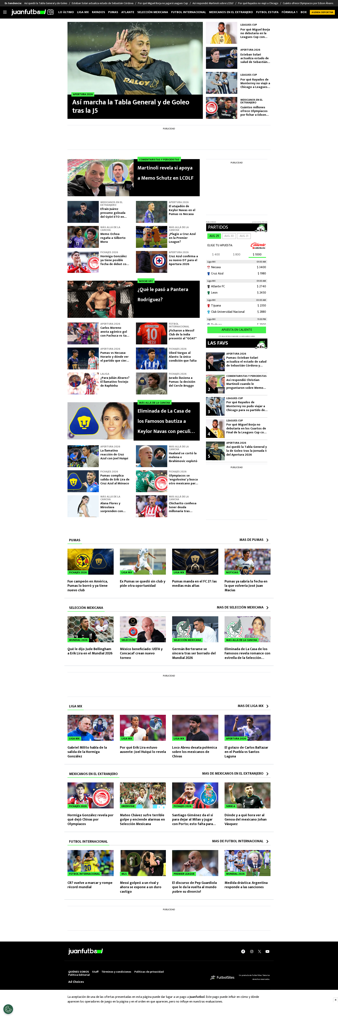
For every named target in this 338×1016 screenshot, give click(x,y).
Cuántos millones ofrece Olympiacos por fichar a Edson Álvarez (254, 111)
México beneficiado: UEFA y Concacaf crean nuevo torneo (141, 653)
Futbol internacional (188, 12)
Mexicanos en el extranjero (231, 12)
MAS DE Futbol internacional (237, 841)
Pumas (113, 12)
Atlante (127, 12)
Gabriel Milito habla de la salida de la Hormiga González (87, 752)
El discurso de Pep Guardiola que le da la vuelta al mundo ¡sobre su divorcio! (194, 887)
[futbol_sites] (222, 977)
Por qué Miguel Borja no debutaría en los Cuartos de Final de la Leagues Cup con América (246, 429)
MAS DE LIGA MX (250, 706)
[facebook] (243, 951)
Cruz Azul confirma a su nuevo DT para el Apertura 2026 (183, 260)
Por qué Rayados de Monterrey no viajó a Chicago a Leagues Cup (255, 83)
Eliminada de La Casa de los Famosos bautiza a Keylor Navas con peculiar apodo (166, 422)
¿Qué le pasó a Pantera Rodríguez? (163, 294)
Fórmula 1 (290, 12)
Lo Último (66, 12)
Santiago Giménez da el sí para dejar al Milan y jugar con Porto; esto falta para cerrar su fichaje (192, 821)
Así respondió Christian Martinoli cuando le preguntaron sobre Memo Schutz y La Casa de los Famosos (244, 384)
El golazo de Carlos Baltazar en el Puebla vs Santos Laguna (246, 752)
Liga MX (83, 12)
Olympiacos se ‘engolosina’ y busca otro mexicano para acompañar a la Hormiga (183, 483)
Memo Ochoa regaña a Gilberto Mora (113, 238)
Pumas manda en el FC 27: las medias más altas (194, 584)
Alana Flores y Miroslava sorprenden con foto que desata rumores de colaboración (112, 513)
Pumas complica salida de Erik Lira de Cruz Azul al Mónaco (114, 479)
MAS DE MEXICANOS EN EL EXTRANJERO (232, 774)
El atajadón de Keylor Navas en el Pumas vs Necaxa (182, 210)
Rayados (98, 12)
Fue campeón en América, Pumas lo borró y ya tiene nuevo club (87, 586)
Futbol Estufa (267, 12)
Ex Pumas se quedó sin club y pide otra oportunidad (142, 584)
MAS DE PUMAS (251, 540)
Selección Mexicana (152, 12)
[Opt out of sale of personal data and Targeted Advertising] (8, 1009)
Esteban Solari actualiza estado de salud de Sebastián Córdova (254, 58)
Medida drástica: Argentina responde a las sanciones (246, 885)
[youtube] (267, 951)
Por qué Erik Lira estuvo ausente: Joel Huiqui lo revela (143, 750)
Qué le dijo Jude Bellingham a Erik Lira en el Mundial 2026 (89, 651)
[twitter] (259, 951)
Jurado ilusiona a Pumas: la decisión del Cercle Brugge (182, 381)
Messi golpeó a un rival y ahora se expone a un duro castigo (140, 887)
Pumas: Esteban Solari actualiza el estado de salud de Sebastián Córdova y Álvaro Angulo (246, 362)
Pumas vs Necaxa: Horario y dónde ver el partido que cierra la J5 (114, 358)
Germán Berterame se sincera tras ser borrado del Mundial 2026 (194, 653)
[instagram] (251, 951)
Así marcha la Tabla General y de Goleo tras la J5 (130, 106)
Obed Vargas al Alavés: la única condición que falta (183, 356)
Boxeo (306, 12)
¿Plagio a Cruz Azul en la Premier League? (182, 238)
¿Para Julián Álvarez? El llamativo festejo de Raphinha (114, 381)
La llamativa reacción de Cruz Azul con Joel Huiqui (114, 454)
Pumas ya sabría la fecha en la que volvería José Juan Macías (246, 586)
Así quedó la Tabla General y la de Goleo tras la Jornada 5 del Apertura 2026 (246, 451)
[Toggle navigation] (5, 12)
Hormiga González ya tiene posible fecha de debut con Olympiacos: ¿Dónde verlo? (114, 264)
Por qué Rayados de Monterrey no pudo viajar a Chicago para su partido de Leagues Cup (245, 406)
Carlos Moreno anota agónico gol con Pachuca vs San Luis (114, 333)
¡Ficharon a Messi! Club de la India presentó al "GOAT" (183, 334)
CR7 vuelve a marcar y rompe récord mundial (89, 885)
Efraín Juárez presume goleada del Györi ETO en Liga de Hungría (112, 214)
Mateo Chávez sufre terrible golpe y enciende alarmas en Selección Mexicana (142, 819)
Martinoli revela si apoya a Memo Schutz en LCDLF (165, 173)
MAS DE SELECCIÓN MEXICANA (240, 607)
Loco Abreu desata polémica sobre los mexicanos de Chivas (194, 752)
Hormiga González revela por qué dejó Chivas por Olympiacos (90, 819)
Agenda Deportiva (322, 12)
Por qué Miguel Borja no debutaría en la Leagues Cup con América (255, 33)
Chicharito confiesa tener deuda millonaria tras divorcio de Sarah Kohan (182, 511)
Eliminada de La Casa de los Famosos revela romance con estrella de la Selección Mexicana (247, 655)
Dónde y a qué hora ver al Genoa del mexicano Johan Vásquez (246, 819)
